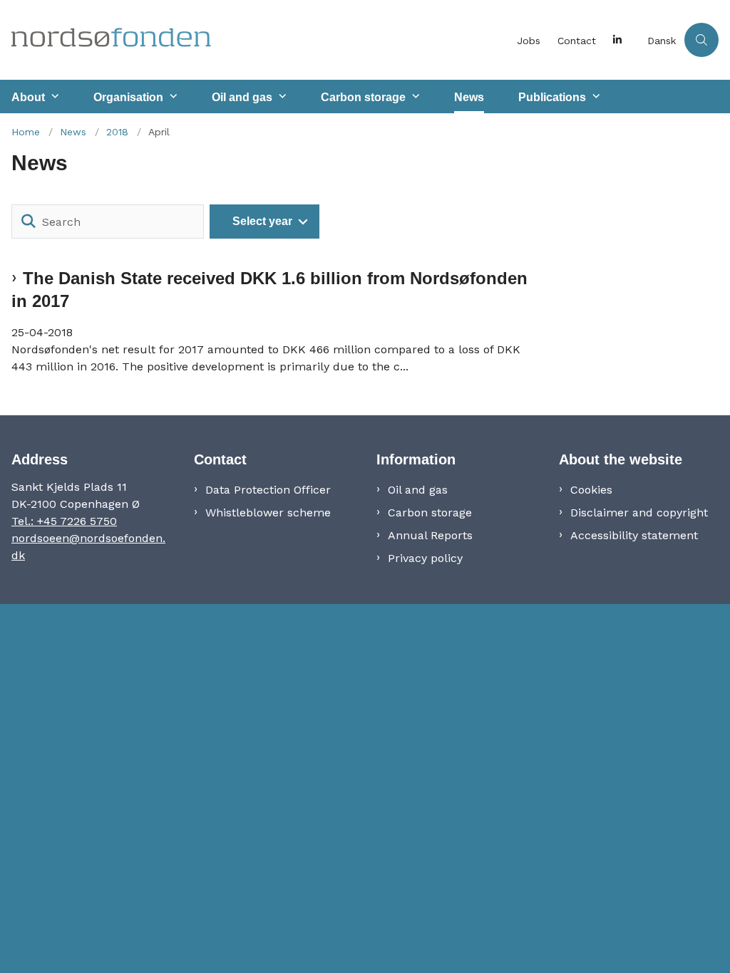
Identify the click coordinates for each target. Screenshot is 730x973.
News (469, 97)
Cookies (591, 489)
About (28, 97)
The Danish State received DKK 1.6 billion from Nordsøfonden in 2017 (269, 290)
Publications (552, 97)
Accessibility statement (634, 535)
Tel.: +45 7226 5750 (64, 521)
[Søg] (28, 221)
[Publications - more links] (594, 97)
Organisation (128, 97)
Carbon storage (363, 97)
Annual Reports (430, 535)
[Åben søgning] (701, 40)
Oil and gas (242, 97)
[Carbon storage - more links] (414, 97)
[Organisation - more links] (172, 97)
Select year (262, 221)
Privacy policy (425, 558)
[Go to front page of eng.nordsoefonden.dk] (254, 39)
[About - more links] (53, 97)
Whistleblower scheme (268, 512)
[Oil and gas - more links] (281, 97)
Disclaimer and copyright (639, 512)
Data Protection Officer (268, 489)
